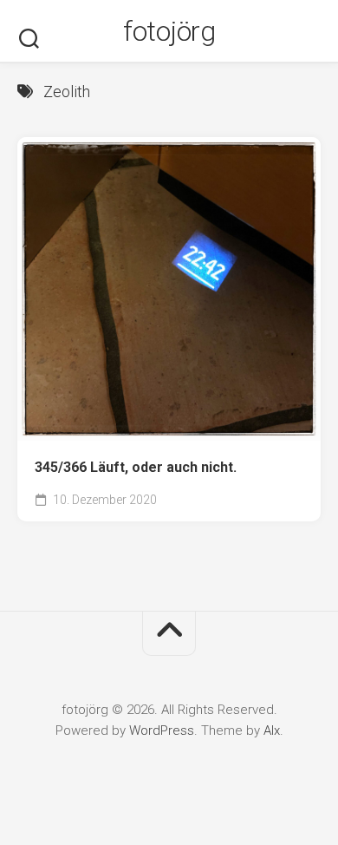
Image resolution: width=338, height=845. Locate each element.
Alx (271, 730)
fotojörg (169, 31)
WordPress (161, 730)
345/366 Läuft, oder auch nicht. (136, 467)
